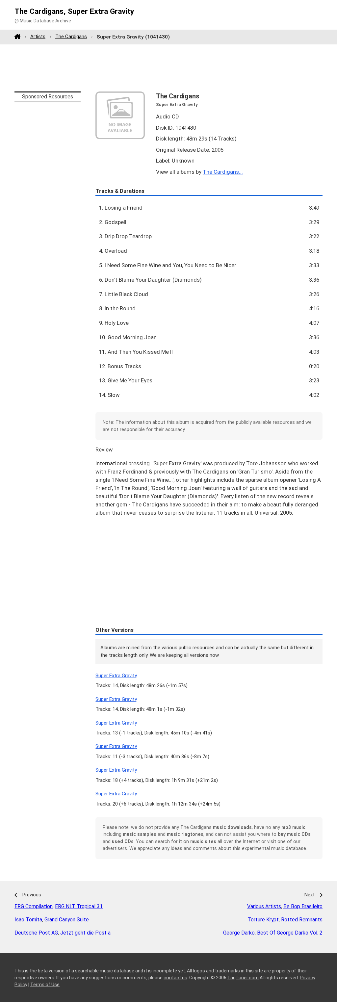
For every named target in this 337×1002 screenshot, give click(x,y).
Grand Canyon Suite (66, 919)
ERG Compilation (33, 906)
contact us (175, 977)
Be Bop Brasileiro (303, 906)
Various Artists (264, 906)
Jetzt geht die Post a (85, 933)
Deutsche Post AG (36, 933)
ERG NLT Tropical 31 (79, 906)
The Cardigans (71, 36)
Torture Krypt (263, 919)
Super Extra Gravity (116, 676)
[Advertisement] (168, 68)
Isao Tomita (28, 919)
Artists (37, 36)
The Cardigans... (223, 171)
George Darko (239, 933)
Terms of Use (45, 984)
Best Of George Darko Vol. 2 (290, 933)
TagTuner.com (243, 977)
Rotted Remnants (302, 919)
